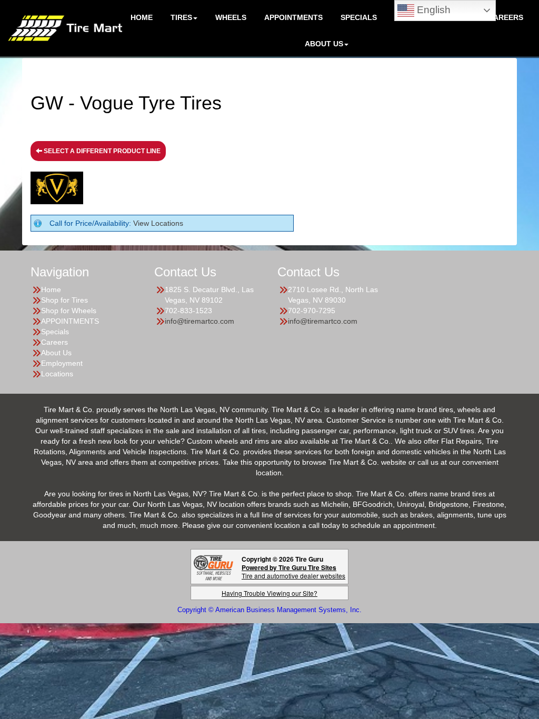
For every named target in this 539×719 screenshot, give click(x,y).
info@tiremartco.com (199, 321)
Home (51, 289)
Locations (57, 374)
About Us (56, 352)
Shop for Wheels (68, 310)
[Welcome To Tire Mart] (65, 27)
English (432, 9)
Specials (55, 331)
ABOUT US (324, 43)
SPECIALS (359, 17)
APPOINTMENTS (293, 17)
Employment (62, 363)
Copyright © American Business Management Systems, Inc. (269, 610)
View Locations (158, 223)
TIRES (181, 17)
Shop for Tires (64, 300)
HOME (142, 17)
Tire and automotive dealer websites (293, 571)
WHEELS (230, 17)
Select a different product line (101, 151)
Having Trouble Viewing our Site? (269, 592)
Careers (505, 17)
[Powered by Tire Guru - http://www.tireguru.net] (213, 566)
